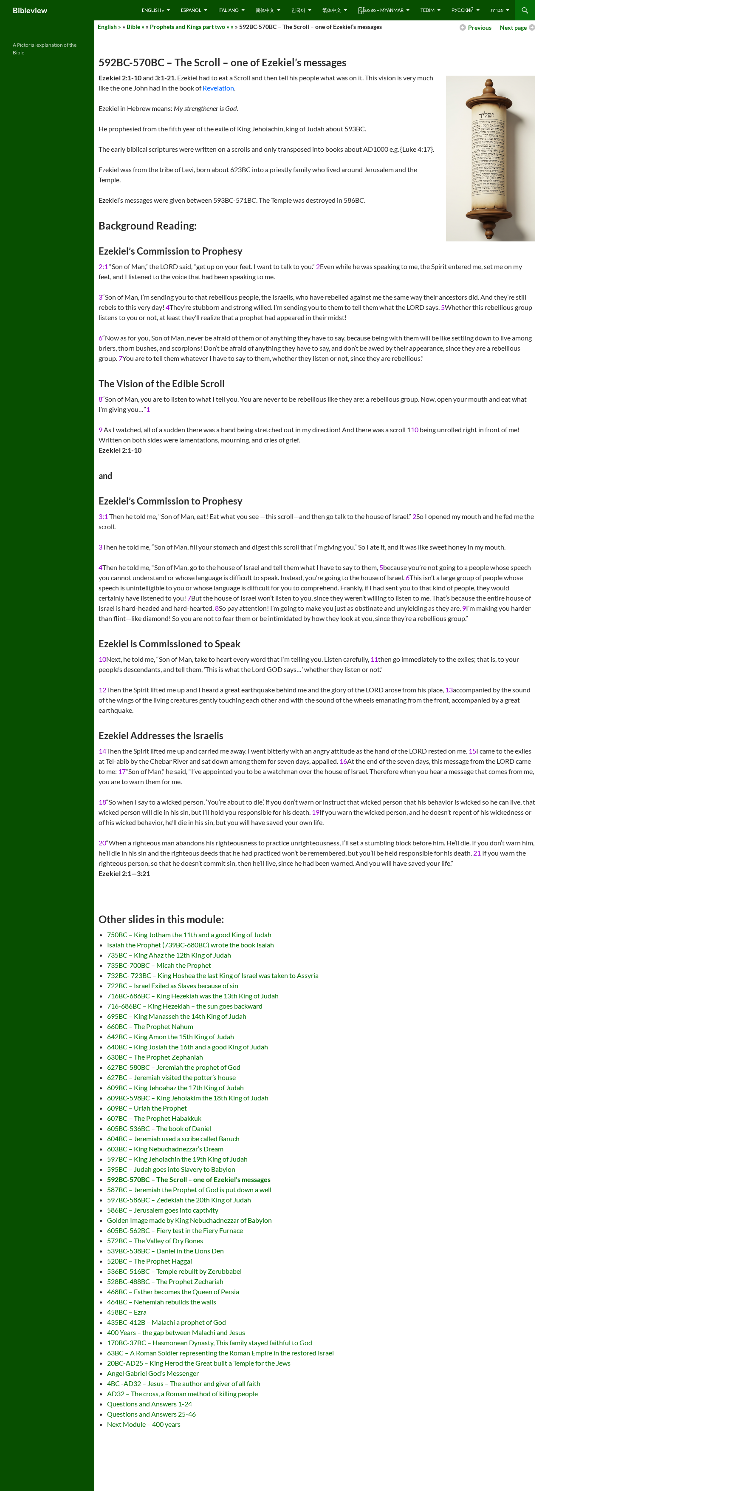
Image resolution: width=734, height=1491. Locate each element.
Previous (479, 27)
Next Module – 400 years (144, 1424)
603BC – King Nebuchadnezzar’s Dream (165, 1149)
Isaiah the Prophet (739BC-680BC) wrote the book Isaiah (190, 945)
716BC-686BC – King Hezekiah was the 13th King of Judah (193, 996)
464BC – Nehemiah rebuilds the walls (161, 1302)
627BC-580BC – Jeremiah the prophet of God (173, 1067)
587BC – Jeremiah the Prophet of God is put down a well (189, 1189)
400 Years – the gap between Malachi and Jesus (176, 1332)
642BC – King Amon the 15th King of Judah (170, 1036)
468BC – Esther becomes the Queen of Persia (173, 1291)
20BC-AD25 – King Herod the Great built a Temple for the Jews (199, 1363)
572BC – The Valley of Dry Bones (155, 1240)
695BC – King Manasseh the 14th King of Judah (176, 1016)
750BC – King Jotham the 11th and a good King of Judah (189, 934)
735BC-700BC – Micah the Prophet (159, 965)
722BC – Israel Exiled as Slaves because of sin (172, 985)
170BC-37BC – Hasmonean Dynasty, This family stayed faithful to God (209, 1342)
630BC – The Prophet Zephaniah (155, 1057)
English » (153, 10)
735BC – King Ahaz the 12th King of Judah (169, 955)
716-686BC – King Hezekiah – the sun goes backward (185, 1006)
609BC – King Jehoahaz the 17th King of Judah (175, 1087)
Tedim (428, 10)
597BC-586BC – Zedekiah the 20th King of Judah (179, 1200)
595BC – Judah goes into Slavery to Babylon (171, 1169)
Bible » (135, 26)
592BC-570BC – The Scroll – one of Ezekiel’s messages (189, 1179)
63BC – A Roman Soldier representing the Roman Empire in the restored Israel (220, 1353)
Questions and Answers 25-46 (151, 1414)
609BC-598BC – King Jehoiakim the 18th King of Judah (187, 1098)
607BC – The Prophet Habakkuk (154, 1118)
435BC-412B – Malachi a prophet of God (166, 1322)
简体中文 (265, 10)
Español (191, 10)
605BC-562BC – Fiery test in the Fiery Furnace (175, 1230)
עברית (497, 10)
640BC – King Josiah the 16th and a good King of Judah (187, 1047)
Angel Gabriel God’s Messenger (153, 1373)
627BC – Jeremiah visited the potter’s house (171, 1077)
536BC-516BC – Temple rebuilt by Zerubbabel (174, 1271)
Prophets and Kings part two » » (192, 26)
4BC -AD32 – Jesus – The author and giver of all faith (183, 1383)
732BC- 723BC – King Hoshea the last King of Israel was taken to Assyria (213, 975)
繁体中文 (331, 10)
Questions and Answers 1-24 (149, 1404)
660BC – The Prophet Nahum (150, 1026)
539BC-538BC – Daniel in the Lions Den (165, 1251)
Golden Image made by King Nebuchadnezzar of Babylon (189, 1220)
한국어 (298, 10)
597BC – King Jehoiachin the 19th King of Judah (177, 1159)
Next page (513, 27)
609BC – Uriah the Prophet (147, 1108)
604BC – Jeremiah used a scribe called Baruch (173, 1138)
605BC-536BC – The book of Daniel (159, 1128)
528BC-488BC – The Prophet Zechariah (165, 1281)
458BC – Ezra (127, 1312)
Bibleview (30, 10)
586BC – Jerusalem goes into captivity (162, 1210)
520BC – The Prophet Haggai (149, 1261)
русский (463, 10)
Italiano (228, 10)
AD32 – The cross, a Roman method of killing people (182, 1393)
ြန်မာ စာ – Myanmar (381, 10)
